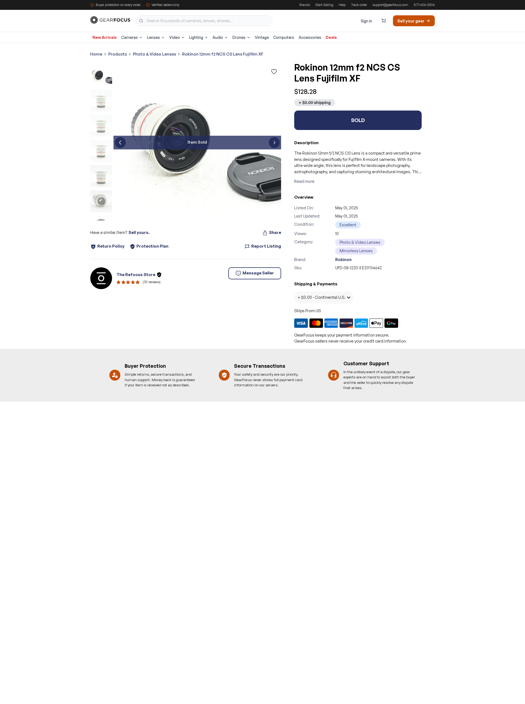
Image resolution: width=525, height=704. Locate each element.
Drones (239, 37)
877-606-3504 (424, 5)
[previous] (120, 142)
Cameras (129, 37)
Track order (359, 5)
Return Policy (110, 246)
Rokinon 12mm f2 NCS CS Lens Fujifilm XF (222, 54)
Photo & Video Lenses (154, 54)
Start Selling (324, 5)
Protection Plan (152, 246)
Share (275, 232)
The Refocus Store (135, 274)
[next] (274, 142)
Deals (331, 37)
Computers (283, 37)
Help (342, 5)
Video (174, 37)
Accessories (310, 37)
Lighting (196, 37)
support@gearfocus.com (390, 5)
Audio (217, 37)
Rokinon (343, 259)
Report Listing (266, 246)
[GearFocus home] (110, 21)
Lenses (153, 37)
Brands (304, 5)
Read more (304, 181)
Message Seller (258, 273)
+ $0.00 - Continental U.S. (322, 297)
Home (96, 54)
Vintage (262, 37)
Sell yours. (139, 232)
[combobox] (204, 20)
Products (117, 54)
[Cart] (383, 20)
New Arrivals (104, 37)
